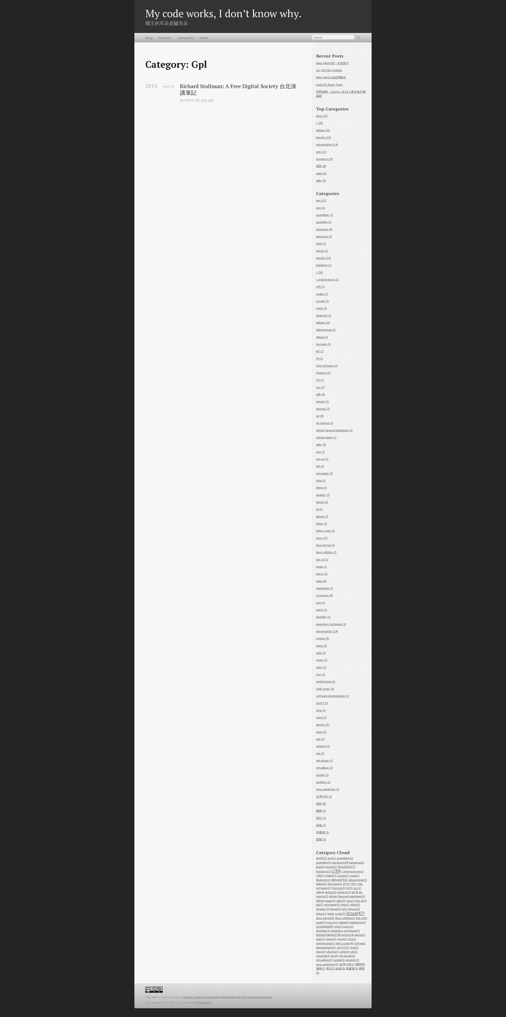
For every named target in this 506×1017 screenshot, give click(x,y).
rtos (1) (320, 674)
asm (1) (320, 208)
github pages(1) (326, 901)
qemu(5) (359, 935)
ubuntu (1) (322, 724)
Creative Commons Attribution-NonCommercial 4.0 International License (228, 997)
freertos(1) (338, 888)
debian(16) (339, 879)
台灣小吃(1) (346, 964)
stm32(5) (343, 947)
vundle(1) (339, 960)
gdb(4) (320, 892)
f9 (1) (319, 358)
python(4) (347, 935)
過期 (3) (321, 839)
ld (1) (319, 509)
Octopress (204, 1003)
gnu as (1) (322, 459)
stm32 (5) (322, 703)
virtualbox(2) (324, 960)
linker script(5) (336, 914)
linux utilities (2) (326, 552)
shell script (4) (325, 689)
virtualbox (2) (324, 768)
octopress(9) (324, 926)
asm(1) (332, 858)
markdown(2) (357, 922)
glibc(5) (341, 901)
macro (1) (322, 574)
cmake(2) (330, 875)
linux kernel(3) (325, 918)
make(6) (343, 922)
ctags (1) (321, 308)
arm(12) (321, 858)
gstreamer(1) (332, 905)
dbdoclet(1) (323, 880)
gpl (211, 100)
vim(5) (334, 956)
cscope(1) (343, 875)
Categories (185, 37)
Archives (165, 37)
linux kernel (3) (325, 545)
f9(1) (353, 884)
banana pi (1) (324, 236)
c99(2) (320, 875)
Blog (149, 37)
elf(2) (346, 884)
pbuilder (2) (323, 617)
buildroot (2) (323, 265)
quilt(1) (320, 939)
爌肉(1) (320, 968)
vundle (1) (322, 775)
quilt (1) (321, 653)
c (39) (319, 123)
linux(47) (355, 913)
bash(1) (320, 867)
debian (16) (323, 130)
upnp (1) (321, 732)
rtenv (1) (321, 667)
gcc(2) (357, 888)
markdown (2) (324, 588)
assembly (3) (323, 222)
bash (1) (321, 243)
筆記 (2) (321, 818)
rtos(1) (352, 939)
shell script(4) (344, 943)
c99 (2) (320, 287)
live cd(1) (361, 918)
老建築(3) (352, 968)
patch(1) (348, 926)
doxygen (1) (323, 344)
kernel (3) (322, 502)
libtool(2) (354, 909)
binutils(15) (346, 866)
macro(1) (332, 922)
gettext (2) (323, 409)
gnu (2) (320, 452)
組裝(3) (340, 968)
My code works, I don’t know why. (223, 13)
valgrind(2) (322, 956)
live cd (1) (322, 559)
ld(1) (344, 909)
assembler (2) (324, 215)
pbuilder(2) (323, 931)
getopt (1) (322, 401)
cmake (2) (322, 294)
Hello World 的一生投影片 (332, 63)
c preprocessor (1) (327, 279)
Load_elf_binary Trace (329, 85)
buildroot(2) (323, 871)
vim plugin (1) (324, 760)
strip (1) (321, 710)
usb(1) (354, 952)
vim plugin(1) (347, 956)
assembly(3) (323, 862)
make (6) (321, 173)
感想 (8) (321, 166)
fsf (197, 100)
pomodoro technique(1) (345, 931)
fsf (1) (320, 380)
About (203, 37)
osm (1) (320, 603)
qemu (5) (321, 646)
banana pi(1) (356, 862)
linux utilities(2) (345, 918)
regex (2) (321, 660)
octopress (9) (324, 159)
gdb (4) (320, 394)
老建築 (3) (322, 832)
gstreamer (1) (324, 473)
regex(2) (331, 939)
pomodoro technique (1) (331, 624)
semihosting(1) (325, 943)
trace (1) (321, 717)
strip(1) (354, 947)
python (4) (322, 638)
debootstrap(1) (357, 880)
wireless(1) (352, 960)
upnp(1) (344, 952)
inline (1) (321, 488)
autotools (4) (324, 229)
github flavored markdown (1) (334, 430)
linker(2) (321, 914)
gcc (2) (320, 387)
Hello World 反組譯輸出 (331, 77)
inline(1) (355, 905)
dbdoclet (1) (323, 315)
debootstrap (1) (326, 330)
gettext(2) (343, 892)
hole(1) (345, 905)
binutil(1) (331, 867)
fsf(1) (349, 888)
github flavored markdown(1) (347, 896)
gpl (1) (320, 466)
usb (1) (320, 739)
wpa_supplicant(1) (327, 964)
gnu (204, 100)
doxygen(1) (335, 884)
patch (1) (321, 610)
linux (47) (322, 116)
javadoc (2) (322, 495)
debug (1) (322, 337)
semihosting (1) (325, 681)
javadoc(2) (322, 909)
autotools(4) (340, 862)
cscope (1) (322, 301)
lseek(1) (321, 922)
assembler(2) (345, 858)
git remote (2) (324, 423)
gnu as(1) (361, 901)
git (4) (319, 416)
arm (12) (321, 152)
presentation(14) (328, 934)
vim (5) (320, 753)
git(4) (354, 892)
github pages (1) (326, 437)
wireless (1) (323, 782)
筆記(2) (330, 968)
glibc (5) (321, 180)
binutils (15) (323, 137)
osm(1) (338, 926)
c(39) (336, 871)
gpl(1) (319, 905)
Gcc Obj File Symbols (329, 70)
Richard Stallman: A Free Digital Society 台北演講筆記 (238, 89)
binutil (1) (322, 251)
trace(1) (321, 952)
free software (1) (327, 366)
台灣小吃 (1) (324, 796)
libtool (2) (322, 516)
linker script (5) (325, 531)
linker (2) (321, 523)
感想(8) (360, 964)
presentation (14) (327, 144)
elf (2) (320, 351)
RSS (358, 38)
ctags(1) (354, 875)
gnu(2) (351, 901)
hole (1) (321, 480)
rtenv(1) (342, 939)
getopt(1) (331, 892)
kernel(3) (335, 909)
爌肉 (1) (321, 811)
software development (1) (332, 696)
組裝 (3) (321, 825)
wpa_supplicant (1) (327, 789)
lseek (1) (321, 567)
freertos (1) (323, 373)
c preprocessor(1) (352, 871)
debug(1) (321, 884)
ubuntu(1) (333, 952)
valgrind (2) (323, 746)
